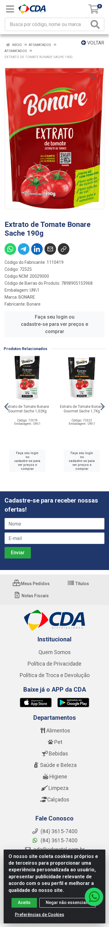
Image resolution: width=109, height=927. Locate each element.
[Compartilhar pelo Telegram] (23, 249)
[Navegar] (6, 406)
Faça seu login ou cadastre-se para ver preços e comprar (54, 324)
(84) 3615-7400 (58, 840)
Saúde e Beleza (58, 765)
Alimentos (58, 731)
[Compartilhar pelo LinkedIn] (37, 249)
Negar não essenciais (67, 902)
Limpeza (58, 788)
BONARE (26, 297)
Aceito (24, 902)
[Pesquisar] (96, 24)
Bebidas (58, 754)
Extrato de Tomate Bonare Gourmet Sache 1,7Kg (82, 409)
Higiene (58, 777)
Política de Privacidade (54, 664)
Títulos (81, 583)
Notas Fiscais (35, 595)
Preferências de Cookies (39, 914)
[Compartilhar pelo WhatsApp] (10, 249)
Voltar (95, 43)
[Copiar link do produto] (63, 249)
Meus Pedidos (35, 583)
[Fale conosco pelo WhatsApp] (94, 897)
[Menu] (10, 9)
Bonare (34, 304)
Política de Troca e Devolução (55, 675)
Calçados (58, 800)
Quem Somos (54, 652)
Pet (58, 742)
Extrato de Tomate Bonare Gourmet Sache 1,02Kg (27, 409)
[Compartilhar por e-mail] (50, 249)
